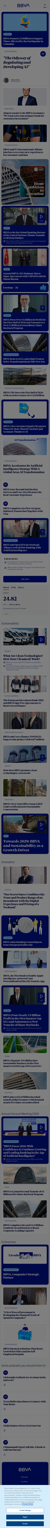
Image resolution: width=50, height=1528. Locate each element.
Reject (25, 1517)
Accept (25, 1524)
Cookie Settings (25, 1510)
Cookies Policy (27, 1504)
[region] (25, 1506)
